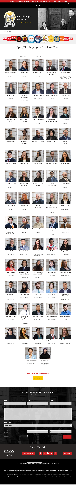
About (29, 4)
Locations (60, 4)
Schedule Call (9, 432)
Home (7, 4)
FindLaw (57, 463)
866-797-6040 (62, 1)
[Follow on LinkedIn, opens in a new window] (48, 453)
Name (6, 400)
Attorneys (36, 4)
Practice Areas (15, 4)
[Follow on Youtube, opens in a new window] (51, 453)
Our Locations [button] (28, 453)
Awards (44, 4)
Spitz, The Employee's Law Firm (34, 462)
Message (7, 407)
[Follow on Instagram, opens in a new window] (55, 453)
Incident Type (8, 422)
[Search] (38, 7)
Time (51, 429)
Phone (52, 400)
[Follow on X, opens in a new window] (44, 453)
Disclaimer (6, 436)
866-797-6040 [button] (38, 378)
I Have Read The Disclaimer (36, 436)
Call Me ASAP (9, 431)
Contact (38, 5)
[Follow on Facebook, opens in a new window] (40, 453)
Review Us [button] (67, 453)
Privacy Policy (32, 463)
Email (29, 400)
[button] (75, 483)
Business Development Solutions (44, 463)
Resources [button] (51, 4)
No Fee (23, 4)
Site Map (25, 463)
